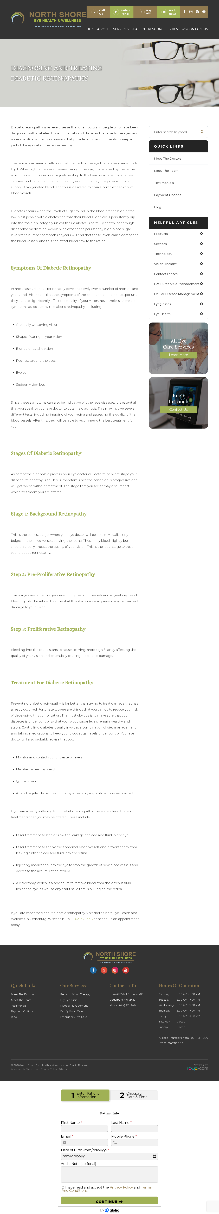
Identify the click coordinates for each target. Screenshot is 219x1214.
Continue (107, 1202)
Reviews (179, 29)
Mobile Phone (124, 1136)
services (160, 244)
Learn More (178, 355)
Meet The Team (166, 170)
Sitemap (64, 1069)
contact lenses (166, 274)
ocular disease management (176, 294)
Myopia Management (74, 1005)
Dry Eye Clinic (68, 1000)
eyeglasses (162, 304)
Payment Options (167, 195)
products (161, 233)
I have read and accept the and (107, 1189)
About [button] (103, 29)
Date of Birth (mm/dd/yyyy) (85, 1150)
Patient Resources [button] (150, 29)
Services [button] (121, 29)
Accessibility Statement (24, 1069)
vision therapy (165, 264)
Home (92, 29)
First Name (71, 1123)
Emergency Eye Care (73, 1017)
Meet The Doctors (168, 158)
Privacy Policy (49, 1069)
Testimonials (164, 183)
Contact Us (197, 29)
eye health (162, 314)
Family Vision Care (71, 1011)
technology (163, 253)
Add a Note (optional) (78, 1164)
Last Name (121, 1123)
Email (67, 1136)
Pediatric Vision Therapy (75, 994)
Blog (157, 207)
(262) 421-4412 (82, 919)
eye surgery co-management (176, 284)
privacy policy (121, 1187)
